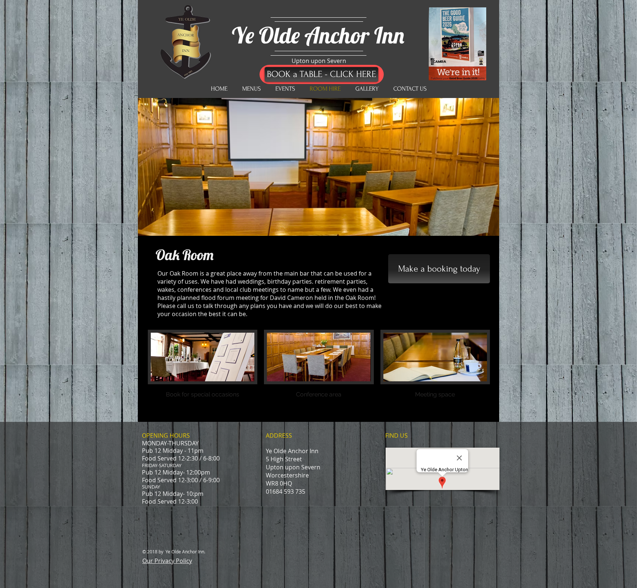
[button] (202, 372)
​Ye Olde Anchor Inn (318, 35)
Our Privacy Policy (167, 561)
